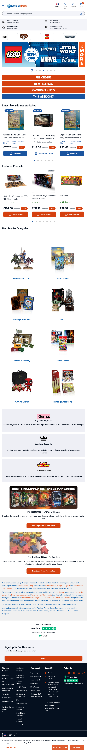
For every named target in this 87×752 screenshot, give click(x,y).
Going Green (6, 698)
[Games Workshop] (22, 258)
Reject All (76, 747)
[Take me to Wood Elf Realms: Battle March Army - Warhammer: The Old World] (15, 120)
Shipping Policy (21, 690)
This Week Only (43, 96)
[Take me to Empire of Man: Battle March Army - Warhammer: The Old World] (71, 120)
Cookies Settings (9, 747)
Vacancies (5, 694)
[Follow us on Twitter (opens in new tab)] (79, 673)
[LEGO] (62, 300)
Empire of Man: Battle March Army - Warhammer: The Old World (70, 136)
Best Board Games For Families (43, 571)
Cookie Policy (21, 687)
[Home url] (17, 6)
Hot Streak (64, 195)
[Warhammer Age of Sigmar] (22, 382)
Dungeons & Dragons (19, 595)
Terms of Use (21, 725)
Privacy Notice (21, 703)
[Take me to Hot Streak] (71, 180)
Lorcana (67, 597)
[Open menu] (3, 6)
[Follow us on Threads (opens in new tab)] (74, 673)
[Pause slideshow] (32, 70)
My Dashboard (35, 676)
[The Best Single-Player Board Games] (43, 497)
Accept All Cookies (60, 747)
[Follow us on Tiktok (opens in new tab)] (83, 673)
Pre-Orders (43, 77)
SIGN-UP (43, 658)
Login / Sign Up (35, 673)
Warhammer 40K (51, 585)
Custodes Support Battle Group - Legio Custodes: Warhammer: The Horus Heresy (43, 137)
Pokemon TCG (28, 597)
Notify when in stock (46, 153)
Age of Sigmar (64, 585)
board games (60, 592)
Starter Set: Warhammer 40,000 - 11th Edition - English (15, 197)
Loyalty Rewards (8, 685)
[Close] (83, 740)
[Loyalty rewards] (43, 438)
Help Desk (51, 673)
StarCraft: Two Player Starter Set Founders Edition (44, 197)
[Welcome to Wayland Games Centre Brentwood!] (43, 543)
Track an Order (35, 680)
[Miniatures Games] (62, 341)
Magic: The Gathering (43, 597)
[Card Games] (22, 300)
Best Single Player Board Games (43, 525)
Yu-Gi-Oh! (56, 597)
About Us (5, 675)
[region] (43, 744)
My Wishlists (35, 687)
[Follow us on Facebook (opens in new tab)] (65, 673)
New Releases (43, 83)
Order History (35, 683)
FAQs (18, 700)
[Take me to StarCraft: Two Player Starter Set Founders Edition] (43, 181)
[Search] (81, 13)
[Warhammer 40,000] (62, 258)
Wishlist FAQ (35, 690)
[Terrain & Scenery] (22, 341)
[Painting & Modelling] (62, 382)
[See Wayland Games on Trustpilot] (49, 628)
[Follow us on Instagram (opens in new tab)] (69, 673)
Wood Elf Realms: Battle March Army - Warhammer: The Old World (14, 136)
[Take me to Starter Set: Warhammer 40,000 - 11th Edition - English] (16, 181)
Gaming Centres (43, 90)
